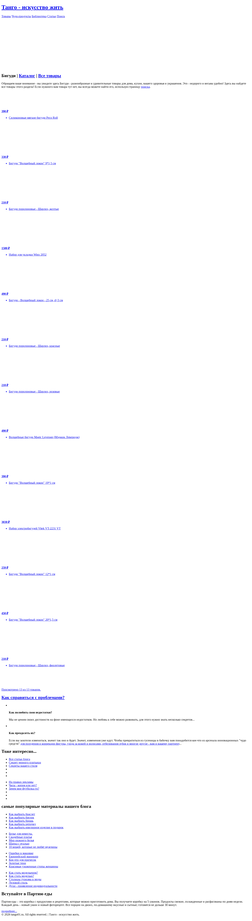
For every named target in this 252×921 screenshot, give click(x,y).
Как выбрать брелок (21, 817)
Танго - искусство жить (32, 7)
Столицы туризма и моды (25, 879)
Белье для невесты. (21, 833)
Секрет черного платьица (25, 762)
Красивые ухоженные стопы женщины (33, 866)
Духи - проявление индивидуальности (33, 886)
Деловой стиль (18, 882)
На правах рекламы (21, 782)
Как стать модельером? (23, 872)
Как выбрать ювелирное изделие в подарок (36, 827)
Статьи (51, 16)
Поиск (61, 16)
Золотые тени (17, 863)
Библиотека (39, 16)
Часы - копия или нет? (23, 785)
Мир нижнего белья (21, 840)
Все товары (49, 75)
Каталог (27, 75)
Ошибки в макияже (21, 853)
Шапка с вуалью (19, 843)
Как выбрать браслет (22, 814)
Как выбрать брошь (21, 820)
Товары (6, 16)
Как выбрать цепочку (22, 824)
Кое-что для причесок (22, 859)
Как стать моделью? (21, 876)
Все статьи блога (19, 759)
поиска (145, 86)
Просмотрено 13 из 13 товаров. (21, 689)
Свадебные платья (20, 837)
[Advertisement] (126, 44)
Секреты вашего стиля (23, 765)
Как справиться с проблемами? (33, 697)
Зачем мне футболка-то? (24, 788)
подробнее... (9, 911)
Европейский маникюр (23, 856)
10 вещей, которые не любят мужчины (33, 846)
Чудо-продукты (21, 16)
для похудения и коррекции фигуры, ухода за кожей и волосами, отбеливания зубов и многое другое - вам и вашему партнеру (99, 743)
